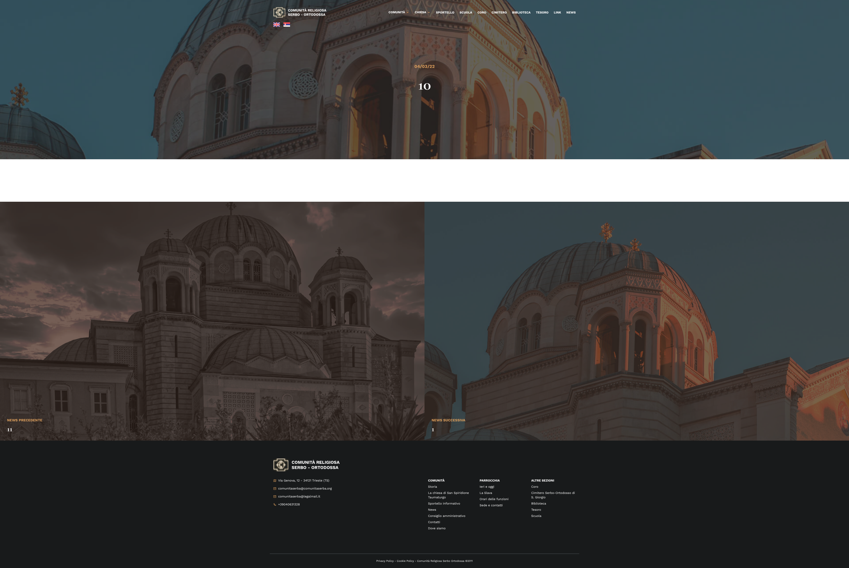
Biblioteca (521, 12)
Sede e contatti (491, 505)
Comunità (396, 12)
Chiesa (420, 12)
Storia (432, 487)
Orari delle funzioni (494, 499)
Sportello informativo (444, 503)
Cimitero (499, 12)
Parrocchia (490, 480)
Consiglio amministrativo (446, 516)
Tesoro (542, 12)
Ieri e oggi (487, 487)
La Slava (486, 493)
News (571, 12)
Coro (482, 12)
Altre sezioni (542, 480)
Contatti (434, 522)
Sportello (445, 12)
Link (557, 12)
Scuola (466, 12)
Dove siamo (437, 528)
